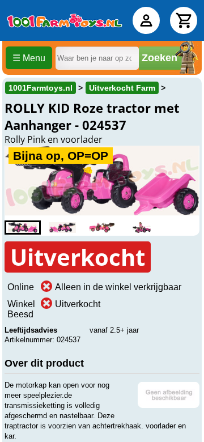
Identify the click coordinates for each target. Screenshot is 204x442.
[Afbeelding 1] (23, 227)
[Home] (64, 20)
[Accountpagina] (146, 20)
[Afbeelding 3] (102, 227)
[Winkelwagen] (183, 20)
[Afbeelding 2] (62, 227)
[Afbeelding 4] (142, 227)
